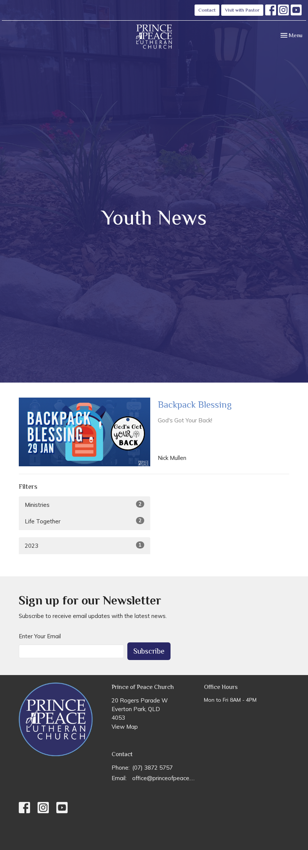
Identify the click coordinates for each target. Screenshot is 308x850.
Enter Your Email (40, 636)
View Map (125, 726)
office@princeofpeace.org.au (164, 778)
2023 (83, 545)
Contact (207, 10)
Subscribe (149, 651)
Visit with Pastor (242, 10)
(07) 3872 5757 (152, 767)
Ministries (83, 504)
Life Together (83, 521)
